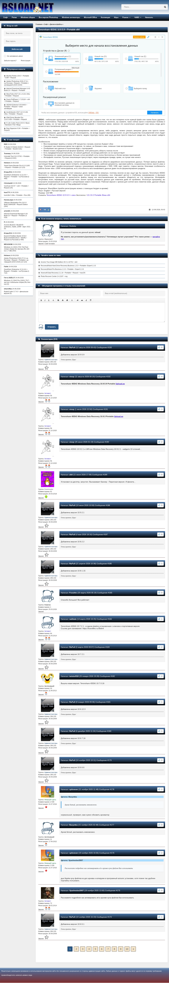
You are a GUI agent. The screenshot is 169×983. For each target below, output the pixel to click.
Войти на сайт (17, 49)
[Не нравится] (40, 210)
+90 (44, 210)
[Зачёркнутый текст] (53, 300)
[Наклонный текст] (45, 300)
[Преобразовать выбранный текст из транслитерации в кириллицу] (86, 300)
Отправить (52, 327)
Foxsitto (73, 593)
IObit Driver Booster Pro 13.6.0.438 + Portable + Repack (15, 118)
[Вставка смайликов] (72, 300)
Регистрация (25, 61)
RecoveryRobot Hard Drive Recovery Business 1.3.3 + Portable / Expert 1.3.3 (68, 266)
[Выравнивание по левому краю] (58, 300)
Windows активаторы (71, 17)
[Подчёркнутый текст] (49, 300)
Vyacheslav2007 (76, 890)
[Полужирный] (41, 300)
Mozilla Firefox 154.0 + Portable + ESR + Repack (16, 77)
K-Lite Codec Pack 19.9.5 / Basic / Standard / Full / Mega (17, 124)
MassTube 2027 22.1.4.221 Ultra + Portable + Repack (17, 95)
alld (71, 475)
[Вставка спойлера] (90, 300)
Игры (116, 17)
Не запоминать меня (15, 56)
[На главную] (34, 7)
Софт (5, 17)
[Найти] (165, 7)
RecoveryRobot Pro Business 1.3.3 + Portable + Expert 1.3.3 (62, 269)
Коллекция (105, 17)
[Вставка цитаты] (82, 300)
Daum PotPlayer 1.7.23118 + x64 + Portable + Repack (17, 100)
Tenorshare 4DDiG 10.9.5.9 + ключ (61, 195)
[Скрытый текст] (77, 300)
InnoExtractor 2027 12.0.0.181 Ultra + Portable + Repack (16, 113)
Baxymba (73, 825)
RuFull (72, 347)
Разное (125, 17)
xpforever (73, 789)
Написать (149, 17)
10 (127, 949)
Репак (14, 17)
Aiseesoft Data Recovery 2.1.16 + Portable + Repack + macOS (63, 273)
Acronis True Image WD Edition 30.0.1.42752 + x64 (59, 262)
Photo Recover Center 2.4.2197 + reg (54, 276)
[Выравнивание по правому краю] (67, 300)
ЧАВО (136, 17)
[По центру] (62, 300)
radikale (72, 619)
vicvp (71, 376)
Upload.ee (120, 384)
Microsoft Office (90, 17)
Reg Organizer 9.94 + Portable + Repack (17, 129)
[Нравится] (48, 210)
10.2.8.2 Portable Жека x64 (98, 195)
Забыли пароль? (10, 61)
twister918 (74, 676)
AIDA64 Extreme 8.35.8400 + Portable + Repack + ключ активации (15, 106)
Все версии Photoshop (48, 17)
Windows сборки (28, 17)
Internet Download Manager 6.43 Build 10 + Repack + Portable (17, 89)
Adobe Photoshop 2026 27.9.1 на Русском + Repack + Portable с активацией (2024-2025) (16, 83)
